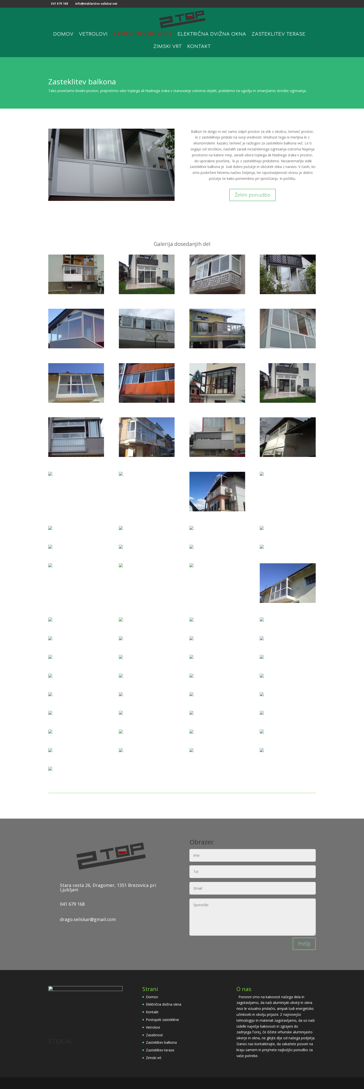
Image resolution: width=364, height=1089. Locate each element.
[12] (191, 750)
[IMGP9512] (287, 292)
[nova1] (50, 474)
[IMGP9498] (121, 639)
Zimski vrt (167, 47)
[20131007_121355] (121, 732)
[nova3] (121, 547)
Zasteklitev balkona (142, 34)
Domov (63, 34)
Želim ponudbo (252, 194)
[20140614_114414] (50, 732)
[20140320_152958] (50, 694)
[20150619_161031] (76, 292)
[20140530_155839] (191, 639)
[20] (50, 713)
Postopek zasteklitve (162, 1019)
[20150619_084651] (50, 639)
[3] (50, 620)
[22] (262, 694)
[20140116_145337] (287, 455)
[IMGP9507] (50, 750)
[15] (262, 547)
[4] (121, 694)
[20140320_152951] (76, 401)
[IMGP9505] (76, 455)
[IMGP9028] (262, 750)
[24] (76, 347)
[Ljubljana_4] (121, 713)
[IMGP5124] (121, 620)
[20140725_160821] (121, 474)
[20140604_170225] (50, 657)
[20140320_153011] (287, 601)
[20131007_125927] (121, 676)
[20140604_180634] (262, 474)
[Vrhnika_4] (191, 528)
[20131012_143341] (147, 292)
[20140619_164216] (262, 639)
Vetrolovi (93, 34)
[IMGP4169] (217, 292)
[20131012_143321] (287, 401)
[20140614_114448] (50, 769)
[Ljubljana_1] (147, 401)
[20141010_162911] (191, 713)
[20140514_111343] (217, 510)
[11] (191, 732)
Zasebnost (154, 1035)
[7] (287, 347)
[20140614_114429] (217, 347)
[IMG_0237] (191, 694)
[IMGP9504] (191, 566)
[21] (262, 620)
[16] (50, 547)
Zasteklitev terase (279, 34)
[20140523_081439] (121, 566)
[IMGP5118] (262, 657)
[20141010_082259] (191, 676)
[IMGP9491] (121, 750)
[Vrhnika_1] (217, 401)
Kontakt (199, 47)
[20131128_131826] (147, 455)
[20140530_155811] (217, 455)
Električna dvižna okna (212, 34)
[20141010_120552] (262, 713)
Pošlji (304, 943)
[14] (147, 347)
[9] (262, 528)
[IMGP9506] (50, 528)
